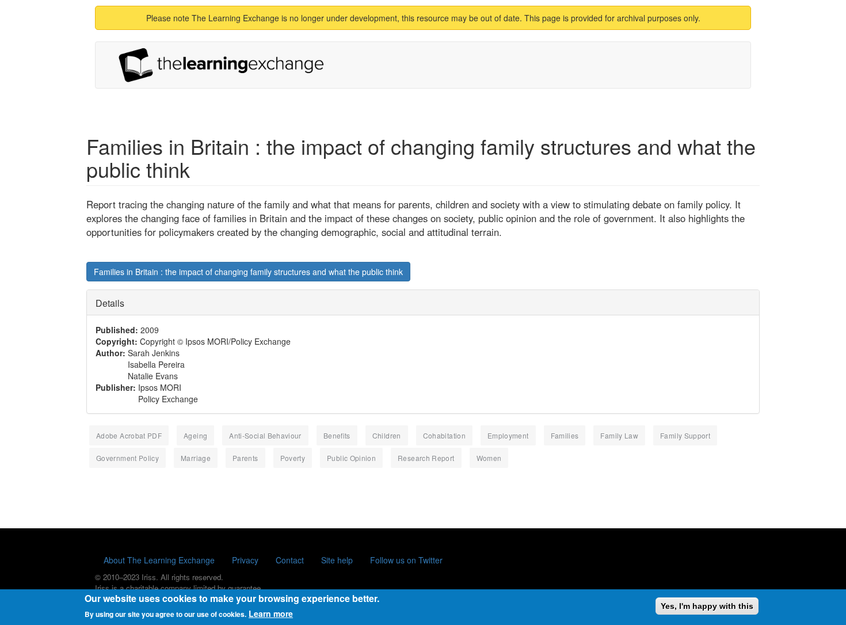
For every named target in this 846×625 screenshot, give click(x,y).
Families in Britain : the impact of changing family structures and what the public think (248, 271)
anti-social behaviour (265, 435)
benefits (336, 435)
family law (619, 435)
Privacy (245, 560)
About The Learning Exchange (159, 560)
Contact (290, 560)
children (386, 435)
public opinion (351, 458)
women (489, 458)
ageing (195, 435)
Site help (337, 560)
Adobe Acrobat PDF (129, 435)
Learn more (271, 613)
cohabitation (444, 435)
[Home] (225, 65)
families (565, 435)
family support (685, 435)
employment (508, 435)
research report (426, 458)
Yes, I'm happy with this (707, 606)
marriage (196, 458)
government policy (127, 458)
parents (245, 458)
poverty (293, 458)
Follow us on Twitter (406, 560)
